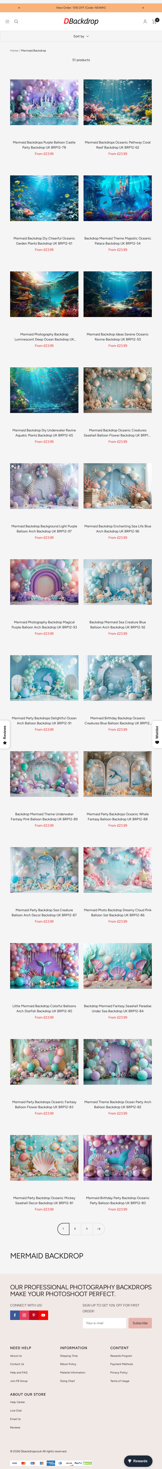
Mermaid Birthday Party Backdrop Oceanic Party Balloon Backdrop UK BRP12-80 (118, 1200)
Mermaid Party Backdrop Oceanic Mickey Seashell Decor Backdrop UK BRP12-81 (44, 1200)
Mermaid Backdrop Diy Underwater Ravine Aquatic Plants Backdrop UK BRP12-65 (44, 432)
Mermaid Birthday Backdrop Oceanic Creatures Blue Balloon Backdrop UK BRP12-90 (118, 721)
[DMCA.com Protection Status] (87, 1463)
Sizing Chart (67, 1381)
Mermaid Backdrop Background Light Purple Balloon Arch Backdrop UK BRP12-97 (44, 528)
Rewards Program (121, 1355)
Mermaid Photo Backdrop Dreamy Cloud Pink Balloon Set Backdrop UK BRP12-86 (117, 912)
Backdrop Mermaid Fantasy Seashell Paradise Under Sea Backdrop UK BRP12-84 (117, 1008)
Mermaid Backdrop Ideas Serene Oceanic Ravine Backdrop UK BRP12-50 (118, 336)
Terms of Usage (119, 1381)
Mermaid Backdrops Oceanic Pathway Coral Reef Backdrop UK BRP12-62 (118, 144)
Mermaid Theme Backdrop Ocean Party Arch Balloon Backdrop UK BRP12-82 (117, 1104)
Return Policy (68, 1364)
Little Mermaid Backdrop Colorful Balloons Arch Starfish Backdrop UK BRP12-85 (44, 1008)
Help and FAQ (18, 1372)
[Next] (99, 1229)
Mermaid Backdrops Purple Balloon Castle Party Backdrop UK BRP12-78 (44, 144)
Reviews (15, 1427)
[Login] (145, 21)
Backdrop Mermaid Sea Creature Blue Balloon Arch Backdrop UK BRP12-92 (117, 624)
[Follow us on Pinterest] (34, 1315)
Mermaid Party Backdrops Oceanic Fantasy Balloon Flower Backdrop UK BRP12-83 (44, 1104)
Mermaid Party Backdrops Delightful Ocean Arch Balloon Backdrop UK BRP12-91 (44, 720)
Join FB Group (19, 1381)
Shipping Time (69, 1355)
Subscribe (140, 1323)
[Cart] (154, 21)
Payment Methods (121, 1364)
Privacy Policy (119, 1372)
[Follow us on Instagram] (24, 1315)
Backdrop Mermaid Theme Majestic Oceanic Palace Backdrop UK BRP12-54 (117, 240)
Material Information (72, 1372)
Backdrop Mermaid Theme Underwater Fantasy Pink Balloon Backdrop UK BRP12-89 (44, 816)
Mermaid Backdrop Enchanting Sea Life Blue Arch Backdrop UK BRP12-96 (117, 528)
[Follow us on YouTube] (43, 1315)
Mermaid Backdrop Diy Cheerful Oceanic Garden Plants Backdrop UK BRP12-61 (44, 240)
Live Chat (16, 1410)
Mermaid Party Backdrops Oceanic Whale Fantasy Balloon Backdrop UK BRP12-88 (118, 816)
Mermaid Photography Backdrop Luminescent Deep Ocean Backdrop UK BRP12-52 (44, 337)
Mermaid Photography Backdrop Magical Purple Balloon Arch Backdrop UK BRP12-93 (44, 624)
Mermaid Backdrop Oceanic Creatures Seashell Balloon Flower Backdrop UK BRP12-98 (118, 433)
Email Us (15, 1419)
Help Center (17, 1402)
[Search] (16, 21)
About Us (16, 1355)
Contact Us (17, 1364)
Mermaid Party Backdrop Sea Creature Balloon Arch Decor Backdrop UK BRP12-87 (44, 912)
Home (14, 50)
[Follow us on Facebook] (15, 1315)
